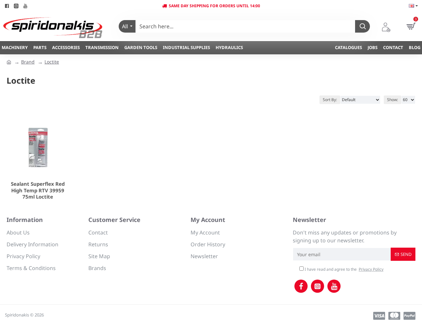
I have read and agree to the (343, 269)
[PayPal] (409, 315)
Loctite (52, 62)
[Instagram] (317, 286)
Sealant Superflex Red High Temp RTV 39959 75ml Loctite (38, 190)
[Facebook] (301, 286)
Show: (392, 99)
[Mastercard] (394, 315)
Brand (28, 62)
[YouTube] (334, 286)
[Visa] (379, 315)
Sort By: (330, 99)
